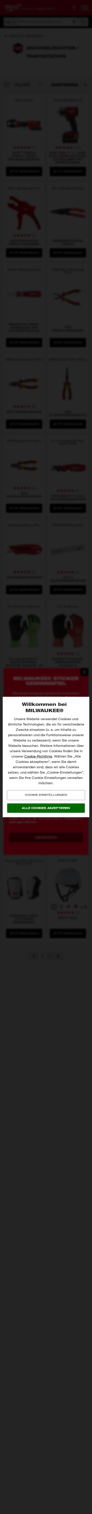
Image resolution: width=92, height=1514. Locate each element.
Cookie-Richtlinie (38, 756)
